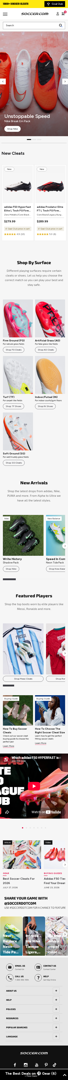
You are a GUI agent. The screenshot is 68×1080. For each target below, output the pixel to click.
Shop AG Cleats (46, 350)
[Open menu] (5, 15)
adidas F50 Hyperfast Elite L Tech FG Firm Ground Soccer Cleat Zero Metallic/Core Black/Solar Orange (17, 209)
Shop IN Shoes (45, 406)
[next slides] (65, 81)
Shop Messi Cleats (23, 679)
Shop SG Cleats (14, 463)
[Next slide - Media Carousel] (65, 934)
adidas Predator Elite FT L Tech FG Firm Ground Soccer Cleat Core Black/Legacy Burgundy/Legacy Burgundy (50, 209)
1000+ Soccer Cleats (16, 4)
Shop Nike (12, 129)
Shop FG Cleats (13, 350)
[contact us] (34, 1055)
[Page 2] (34, 139)
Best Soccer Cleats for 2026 (19, 881)
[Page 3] (39, 139)
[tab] (34, 990)
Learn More (8, 746)
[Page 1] (29, 139)
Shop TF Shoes (13, 406)
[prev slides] (3, 81)
